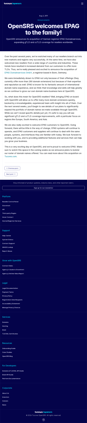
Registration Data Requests (12, 300)
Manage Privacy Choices (11, 307)
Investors (5, 397)
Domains (5, 322)
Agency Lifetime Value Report (13, 273)
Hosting (5, 326)
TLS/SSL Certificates (10, 334)
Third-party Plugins (9, 213)
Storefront (6, 205)
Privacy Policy (7, 296)
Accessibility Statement (11, 303)
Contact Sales (7, 266)
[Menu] (82, 3)
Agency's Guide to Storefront (13, 269)
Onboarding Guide (8, 348)
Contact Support (8, 243)
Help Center (6, 236)
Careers (5, 401)
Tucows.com (11, 156)
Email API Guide (7, 375)
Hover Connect (7, 217)
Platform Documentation (11, 378)
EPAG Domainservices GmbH (18, 72)
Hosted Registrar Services (11, 221)
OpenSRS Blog (7, 356)
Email (4, 330)
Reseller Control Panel (10, 202)
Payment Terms (8, 292)
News (4, 405)
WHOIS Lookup (7, 247)
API (3, 209)
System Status (7, 239)
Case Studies (7, 352)
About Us (5, 393)
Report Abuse (7, 251)
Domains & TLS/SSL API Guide (13, 371)
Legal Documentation (10, 288)
